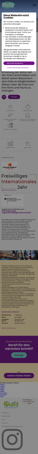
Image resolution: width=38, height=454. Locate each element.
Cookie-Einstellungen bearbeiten (18, 68)
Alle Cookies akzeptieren (15, 63)
